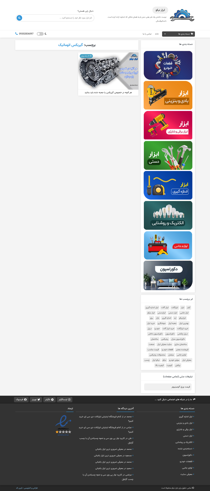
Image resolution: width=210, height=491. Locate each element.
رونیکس (164, 339)
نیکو (164, 360)
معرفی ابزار (186, 360)
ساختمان (154, 339)
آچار (188, 307)
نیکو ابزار (156, 360)
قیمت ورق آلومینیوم (181, 387)
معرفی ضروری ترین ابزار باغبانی (109, 449)
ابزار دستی (172, 313)
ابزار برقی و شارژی (184, 429)
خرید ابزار (151, 323)
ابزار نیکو (151, 313)
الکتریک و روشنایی (183, 442)
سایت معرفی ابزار (164, 344)
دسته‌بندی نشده (185, 448)
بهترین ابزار (184, 323)
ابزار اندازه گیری (152, 307)
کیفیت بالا (159, 365)
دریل (150, 328)
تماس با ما (147, 34)
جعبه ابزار (172, 323)
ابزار (182, 307)
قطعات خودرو (167, 349)
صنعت (151, 344)
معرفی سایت (186, 474)
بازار (157, 318)
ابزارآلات (174, 307)
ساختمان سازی (181, 344)
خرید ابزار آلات (168, 328)
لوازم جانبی (181, 355)
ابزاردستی (162, 313)
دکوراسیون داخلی (155, 334)
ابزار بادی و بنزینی (184, 423)
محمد (129, 416)
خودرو (157, 328)
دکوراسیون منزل (178, 339)
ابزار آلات (164, 307)
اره (175, 318)
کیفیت (169, 365)
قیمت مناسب (153, 349)
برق (151, 318)
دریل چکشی (183, 334)
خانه (157, 34)
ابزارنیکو (182, 318)
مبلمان (171, 355)
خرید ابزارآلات (182, 328)
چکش (177, 365)
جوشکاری (162, 323)
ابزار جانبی (184, 313)
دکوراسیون (170, 334)
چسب (146, 360)
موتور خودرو (174, 360)
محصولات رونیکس (157, 355)
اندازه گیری (166, 318)
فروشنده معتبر (182, 349)
